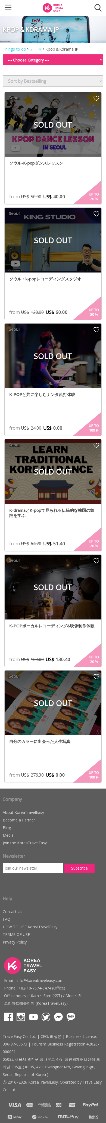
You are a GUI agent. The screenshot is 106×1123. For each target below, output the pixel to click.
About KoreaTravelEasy (23, 812)
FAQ (6, 919)
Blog (7, 827)
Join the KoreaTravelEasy (25, 842)
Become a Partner (19, 820)
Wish (96, 100)
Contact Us (12, 911)
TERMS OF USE (16, 934)
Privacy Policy (15, 942)
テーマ (36, 49)
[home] (53, 7)
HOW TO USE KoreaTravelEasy (30, 926)
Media (8, 835)
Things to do (14, 49)
